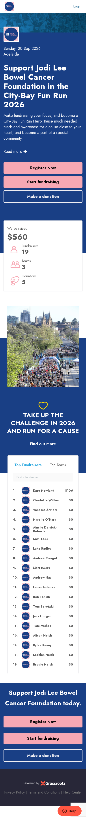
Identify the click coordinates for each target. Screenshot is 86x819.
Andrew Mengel (45, 558)
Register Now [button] (43, 168)
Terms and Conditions (44, 792)
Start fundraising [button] (43, 182)
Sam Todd (40, 539)
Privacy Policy (14, 792)
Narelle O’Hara (44, 519)
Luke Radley (42, 548)
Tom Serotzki (43, 606)
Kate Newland (43, 490)
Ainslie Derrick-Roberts (44, 529)
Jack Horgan (42, 616)
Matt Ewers (41, 568)
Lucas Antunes (44, 587)
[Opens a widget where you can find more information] (69, 811)
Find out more (43, 444)
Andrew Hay (42, 577)
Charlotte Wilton (46, 500)
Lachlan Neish (43, 655)
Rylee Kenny (42, 645)
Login (77, 6)
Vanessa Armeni (45, 510)
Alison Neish (42, 635)
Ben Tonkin (41, 597)
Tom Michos (42, 626)
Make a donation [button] (43, 196)
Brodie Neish (43, 664)
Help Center (72, 792)
